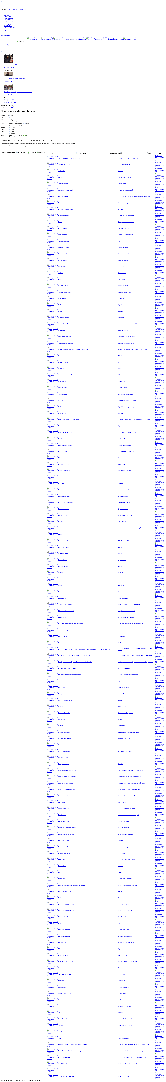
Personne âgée (122, 853)
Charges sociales (62, 260)
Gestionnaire (121, 725)
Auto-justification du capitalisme (126, 942)
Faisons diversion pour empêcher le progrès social (131, 783)
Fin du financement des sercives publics (128, 642)
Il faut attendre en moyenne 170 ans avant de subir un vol (133, 1044)
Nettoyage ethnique (63, 764)
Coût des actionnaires (123, 228)
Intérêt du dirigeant (123, 598)
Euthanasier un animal (64, 496)
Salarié (60, 968)
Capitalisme (121, 681)
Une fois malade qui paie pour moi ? (128, 885)
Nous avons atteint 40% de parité (67, 770)
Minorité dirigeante (123, 706)
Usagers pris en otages (64, 1057)
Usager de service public (124, 292)
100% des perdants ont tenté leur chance (129, 158)
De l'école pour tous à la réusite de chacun (69, 419)
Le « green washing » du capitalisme (128, 451)
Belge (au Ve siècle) (123, 540)
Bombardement (122, 547)
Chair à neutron (122, 993)
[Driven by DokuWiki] (33, 38)
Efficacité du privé (63, 458)
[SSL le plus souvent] (76, 39)
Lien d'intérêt (61, 687)
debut (10, 9)
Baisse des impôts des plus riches (127, 375)
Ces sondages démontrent (65, 254)
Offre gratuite (62, 802)
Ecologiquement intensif (65, 445)
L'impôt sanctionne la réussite (66, 611)
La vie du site (7, 29)
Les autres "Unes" (9, 19)
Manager (60, 725)
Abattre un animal (123, 496)
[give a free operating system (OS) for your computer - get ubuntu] (104, 38)
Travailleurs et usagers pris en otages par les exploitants (133, 1057)
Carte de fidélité (62, 234)
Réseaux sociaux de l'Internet (66, 961)
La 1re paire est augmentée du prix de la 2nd (130, 630)
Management (61, 719)
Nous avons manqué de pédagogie (67, 776)
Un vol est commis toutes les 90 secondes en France (72, 1044)
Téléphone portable (63, 1031)
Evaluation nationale (63, 509)
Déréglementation (63, 438)
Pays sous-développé (64, 821)
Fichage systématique (123, 904)
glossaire (15, 9)
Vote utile (60, 1070)
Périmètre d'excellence (64, 917)
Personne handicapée (123, 847)
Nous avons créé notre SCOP (126, 751)
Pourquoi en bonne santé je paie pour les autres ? (71, 885)
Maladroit (120, 579)
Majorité (60, 706)
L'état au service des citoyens (126, 617)
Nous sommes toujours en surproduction (129, 789)
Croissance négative (63, 413)
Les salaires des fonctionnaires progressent (69, 674)
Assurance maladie (63, 183)
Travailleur (121, 968)
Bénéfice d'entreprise (64, 228)
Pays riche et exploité (123, 821)
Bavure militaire (122, 1012)
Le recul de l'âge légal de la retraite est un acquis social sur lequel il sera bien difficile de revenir (84, 649)
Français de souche (63, 540)
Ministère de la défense (64, 738)
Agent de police (122, 553)
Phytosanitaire (62, 866)
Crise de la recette (122, 387)
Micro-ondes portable (123, 1031)
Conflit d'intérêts (122, 521)
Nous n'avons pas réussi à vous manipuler (129, 776)
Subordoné (121, 298)
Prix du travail (121, 381)
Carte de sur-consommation (125, 234)
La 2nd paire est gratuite (64, 630)
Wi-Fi (59, 1038)
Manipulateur (121, 1000)
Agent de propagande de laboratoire (127, 1063)
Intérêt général (62, 598)
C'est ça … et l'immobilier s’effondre (128, 674)
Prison (119, 241)
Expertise (60, 521)
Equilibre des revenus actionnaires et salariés (70, 489)
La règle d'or (61, 642)
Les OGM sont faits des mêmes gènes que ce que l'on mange (74, 655)
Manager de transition (64, 732)
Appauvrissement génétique (125, 834)
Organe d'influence (123, 591)
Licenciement (121, 974)
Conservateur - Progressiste (125, 713)
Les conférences (8, 21)
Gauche (60, 572)
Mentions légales (5, 35)
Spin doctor (61, 1000)
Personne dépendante (64, 847)
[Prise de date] (102, 39)
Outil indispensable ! (64, 808)
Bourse (60, 222)
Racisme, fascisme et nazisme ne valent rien (130, 1019)
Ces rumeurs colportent (124, 254)
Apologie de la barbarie (124, 209)
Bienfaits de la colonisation (65, 209)
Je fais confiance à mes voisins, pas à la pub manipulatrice (133, 349)
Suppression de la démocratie (126, 215)
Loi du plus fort (122, 438)
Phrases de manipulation (124, 470)
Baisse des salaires (123, 330)
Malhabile (120, 572)
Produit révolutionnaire (64, 891)
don (12, 107)
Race (59, 923)
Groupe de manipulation (124, 1006)
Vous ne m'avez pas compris (66, 1076)
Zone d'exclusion (122, 917)
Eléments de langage (64, 470)
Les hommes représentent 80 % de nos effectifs (130, 770)
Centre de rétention (63, 241)
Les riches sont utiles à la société (67, 668)
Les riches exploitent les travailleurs (127, 668)
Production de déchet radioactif (126, 796)
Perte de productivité (123, 987)
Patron (119, 477)
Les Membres (8, 26)
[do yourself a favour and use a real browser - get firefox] (69, 38)
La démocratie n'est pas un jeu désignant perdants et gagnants (134, 324)
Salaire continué (122, 266)
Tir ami (60, 1012)
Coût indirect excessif (124, 802)
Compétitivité (62, 330)
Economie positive (63, 451)
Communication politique (65, 317)
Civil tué (60, 273)
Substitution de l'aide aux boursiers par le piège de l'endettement (135, 196)
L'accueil (6, 15)
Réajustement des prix (64, 929)
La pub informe (62, 636)
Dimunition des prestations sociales (127, 432)
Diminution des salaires (124, 164)
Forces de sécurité (63, 566)
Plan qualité (61, 878)
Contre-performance (63, 362)
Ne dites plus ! (8, 24)
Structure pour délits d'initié (13, 102)
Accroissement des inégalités (125, 394)
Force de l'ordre (62, 560)
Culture (120, 923)
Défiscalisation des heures (65, 432)
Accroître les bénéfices (64, 164)
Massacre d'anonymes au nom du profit (128, 815)
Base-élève (61, 203)
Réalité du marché (63, 942)
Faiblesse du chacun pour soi (125, 458)
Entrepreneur (61, 477)
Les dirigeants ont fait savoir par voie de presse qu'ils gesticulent (135, 662)
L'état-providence (63, 617)
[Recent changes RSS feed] (131, 38)
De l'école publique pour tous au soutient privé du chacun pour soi (136, 419)
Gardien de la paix (63, 553)
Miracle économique (63, 745)
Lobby (60, 694)
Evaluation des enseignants (125, 515)
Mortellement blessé (63, 757)
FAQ (5, 30)
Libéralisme (61, 681)
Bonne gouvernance (63, 215)
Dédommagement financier (125, 955)
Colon (60, 311)
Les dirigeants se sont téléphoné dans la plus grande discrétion (75, 662)
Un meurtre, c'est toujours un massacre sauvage (131, 1051)
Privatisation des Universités (125, 190)
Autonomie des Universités (65, 190)
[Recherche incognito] (89, 39)
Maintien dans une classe (65, 700)
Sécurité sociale (122, 183)
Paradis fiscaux (62, 815)
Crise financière (62, 394)
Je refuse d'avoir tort (123, 1076)
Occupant (120, 311)
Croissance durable (63, 407)
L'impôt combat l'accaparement (126, 611)
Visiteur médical (62, 1063)
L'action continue (9, 23)
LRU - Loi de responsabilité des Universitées (70, 623)
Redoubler (120, 700)
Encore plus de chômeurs (125, 1025)
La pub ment (121, 636)
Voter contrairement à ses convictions (128, 1070)
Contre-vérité (61, 368)
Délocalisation (122, 840)
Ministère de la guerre (124, 738)
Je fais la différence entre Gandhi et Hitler (129, 604)
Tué (119, 757)
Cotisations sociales (123, 260)
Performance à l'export (64, 840)
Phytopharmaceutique (64, 872)
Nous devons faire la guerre (65, 783)
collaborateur (22, 9)
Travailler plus (62, 1025)
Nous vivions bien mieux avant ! (126, 808)
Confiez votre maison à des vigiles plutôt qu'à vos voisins (73, 349)
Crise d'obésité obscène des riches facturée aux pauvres (133, 400)
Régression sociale (123, 949)
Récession (120, 413)
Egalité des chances (63, 464)
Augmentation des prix (124, 929)
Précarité (120, 534)
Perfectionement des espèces (66, 834)
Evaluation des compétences (66, 502)
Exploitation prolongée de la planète (127, 407)
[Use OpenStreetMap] (47, 38)
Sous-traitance (62, 987)
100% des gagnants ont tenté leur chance (69, 158)
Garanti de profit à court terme (126, 343)
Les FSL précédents (9, 27)
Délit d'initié (121, 356)
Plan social (61, 980)
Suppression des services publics (126, 336)
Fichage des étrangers (124, 203)
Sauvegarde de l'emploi (64, 974)
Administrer (7, 44)
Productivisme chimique (124, 445)
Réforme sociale (62, 949)
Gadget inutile (121, 891)
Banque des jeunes (63, 196)
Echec (119, 362)
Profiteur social (62, 898)
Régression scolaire (123, 509)
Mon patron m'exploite (64, 751)
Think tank (61, 1006)
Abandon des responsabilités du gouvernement (130, 623)
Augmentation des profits (125, 878)
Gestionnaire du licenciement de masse (128, 732)
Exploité (120, 305)
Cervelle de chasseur (123, 247)
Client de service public (64, 292)
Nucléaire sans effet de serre (66, 796)
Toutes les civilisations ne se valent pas (68, 1019)
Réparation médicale (63, 955)
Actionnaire (61, 171)
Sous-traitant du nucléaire (65, 993)
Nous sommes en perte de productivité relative (70, 789)
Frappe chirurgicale (63, 547)
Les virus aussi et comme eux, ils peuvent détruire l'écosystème (135, 655)
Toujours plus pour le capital (125, 489)
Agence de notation (11, 99)
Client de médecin (63, 285)
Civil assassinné (122, 273)
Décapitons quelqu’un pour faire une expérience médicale (133, 528)
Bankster (120, 171)
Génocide (120, 764)
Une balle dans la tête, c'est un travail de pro (70, 1051)
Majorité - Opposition (64, 713)
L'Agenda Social (8, 18)
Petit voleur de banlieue (64, 859)
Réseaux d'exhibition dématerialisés (127, 961)
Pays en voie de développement (66, 827)
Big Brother (121, 585)
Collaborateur (62, 298)
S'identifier (7, 46)
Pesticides (120, 866)
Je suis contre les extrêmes (65, 604)
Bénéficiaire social (123, 898)
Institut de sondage (63, 591)
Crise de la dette (62, 387)
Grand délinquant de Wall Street (126, 859)
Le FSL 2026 (7, 16)
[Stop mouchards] (51, 39)
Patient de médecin (123, 285)
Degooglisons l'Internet (129, 39)
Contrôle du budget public (65, 375)
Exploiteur (120, 483)
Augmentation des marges (125, 936)
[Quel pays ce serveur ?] (63, 39)
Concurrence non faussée (65, 336)
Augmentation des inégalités (125, 745)
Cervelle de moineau (64, 247)
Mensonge (120, 368)
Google (60, 585)
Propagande (121, 317)
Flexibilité (61, 534)
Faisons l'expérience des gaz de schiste (68, 528)
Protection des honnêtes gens (66, 904)
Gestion (120, 719)
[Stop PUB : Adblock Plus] (37, 39)
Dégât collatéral (62, 279)
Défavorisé (61, 426)
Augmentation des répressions (126, 910)
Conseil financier (63, 356)
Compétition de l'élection (65, 324)
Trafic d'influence (122, 694)
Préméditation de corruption (125, 687)
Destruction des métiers (124, 502)
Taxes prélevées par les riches (126, 222)
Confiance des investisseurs (65, 343)
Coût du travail (62, 381)
